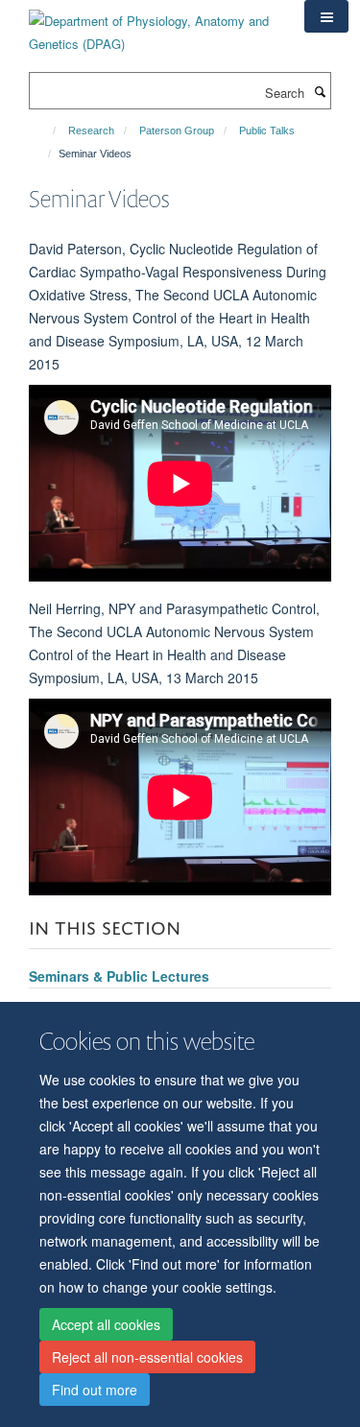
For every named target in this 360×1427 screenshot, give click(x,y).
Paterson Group (176, 130)
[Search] (319, 91)
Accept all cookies (106, 1324)
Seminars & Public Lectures (119, 976)
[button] (326, 16)
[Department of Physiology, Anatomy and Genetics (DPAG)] (152, 25)
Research (91, 130)
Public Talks (267, 130)
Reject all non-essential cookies (147, 1357)
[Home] (45, 130)
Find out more (94, 1389)
